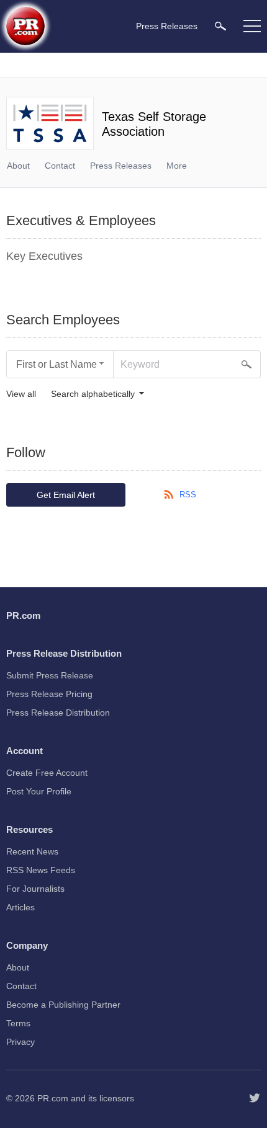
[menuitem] (220, 25)
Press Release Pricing (49, 694)
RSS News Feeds (40, 870)
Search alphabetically (93, 394)
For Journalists (35, 889)
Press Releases (121, 166)
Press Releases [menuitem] (166, 26)
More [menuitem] (176, 166)
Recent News (32, 851)
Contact (60, 166)
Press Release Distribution (58, 712)
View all (21, 394)
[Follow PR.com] (254, 1098)
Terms (18, 1023)
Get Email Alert (66, 495)
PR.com (52, 1098)
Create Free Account (47, 773)
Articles (20, 907)
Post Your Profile (38, 791)
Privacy (20, 1042)
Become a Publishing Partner (63, 1005)
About (18, 166)
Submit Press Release (49, 675)
